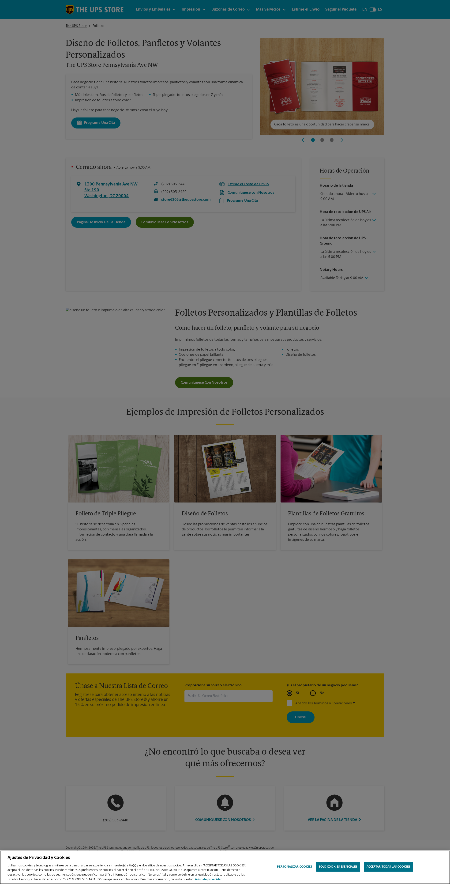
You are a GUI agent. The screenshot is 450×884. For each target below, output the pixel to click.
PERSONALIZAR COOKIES (294, 866)
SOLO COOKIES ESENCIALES (338, 866)
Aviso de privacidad (208, 879)
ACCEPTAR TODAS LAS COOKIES (388, 866)
